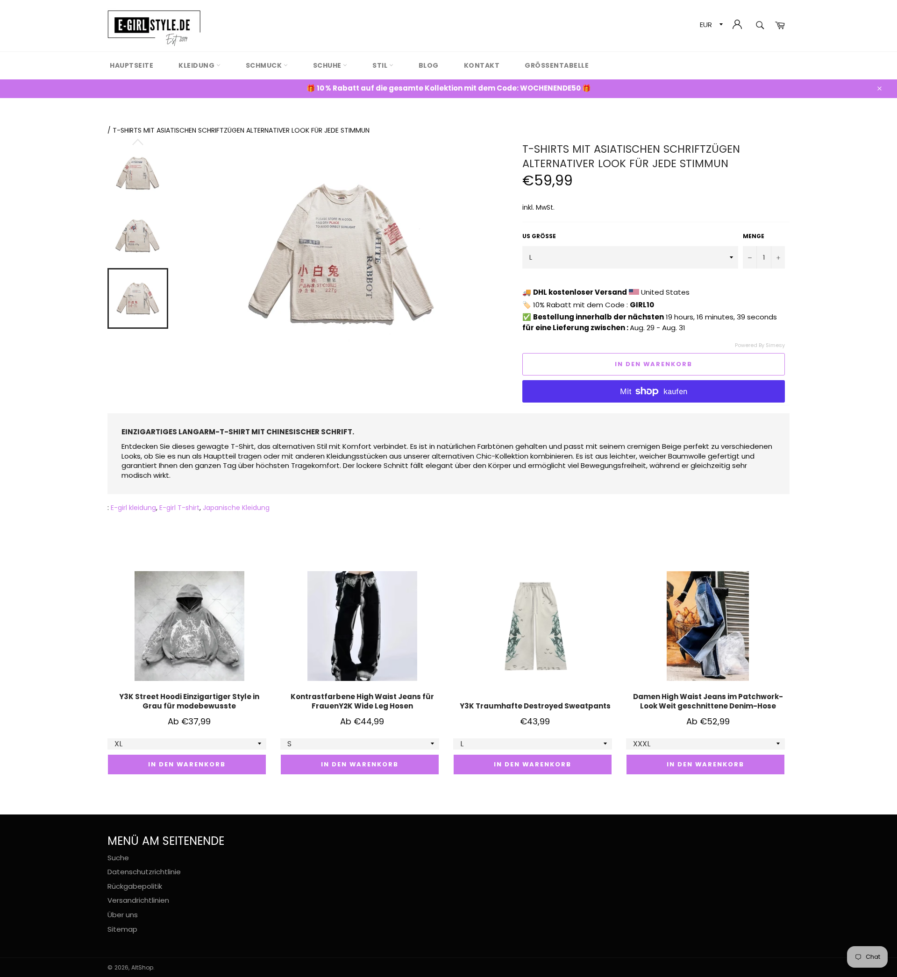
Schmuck (265, 65)
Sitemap (122, 929)
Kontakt (482, 65)
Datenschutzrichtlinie (144, 872)
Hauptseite (131, 65)
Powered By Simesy (760, 345)
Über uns (122, 915)
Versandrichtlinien (138, 900)
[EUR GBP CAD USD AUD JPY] (710, 25)
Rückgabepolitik (134, 886)
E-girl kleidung (133, 507)
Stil (380, 65)
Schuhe (328, 65)
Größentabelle (557, 65)
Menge (753, 236)
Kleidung (197, 65)
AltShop (142, 967)
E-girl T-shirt (179, 507)
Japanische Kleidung (236, 507)
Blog (429, 65)
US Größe (539, 236)
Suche (118, 858)
